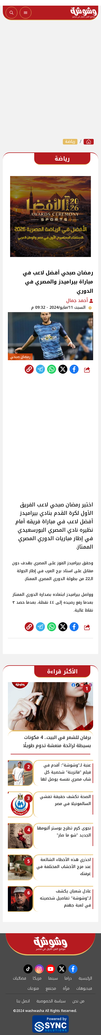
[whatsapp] (29, 369)
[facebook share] (74, 369)
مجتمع (51, 988)
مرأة (66, 988)
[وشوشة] (89, 142)
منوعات (33, 988)
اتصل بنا (23, 1001)
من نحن (78, 1001)
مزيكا (37, 978)
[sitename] (50, 944)
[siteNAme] (83, 13)
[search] (11, 13)
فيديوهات (84, 988)
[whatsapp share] (51, 369)
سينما (53, 978)
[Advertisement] (50, 79)
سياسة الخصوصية (51, 1001)
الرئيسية (85, 978)
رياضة (70, 142)
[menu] (25, 13)
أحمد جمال (77, 300)
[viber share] (40, 369)
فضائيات (19, 978)
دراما (68, 978)
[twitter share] (62, 369)
